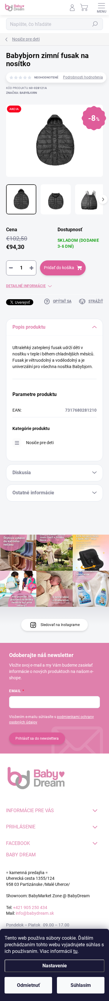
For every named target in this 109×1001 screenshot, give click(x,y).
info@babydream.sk (35, 913)
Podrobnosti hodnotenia (83, 77)
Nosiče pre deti (40, 442)
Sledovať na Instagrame (60, 625)
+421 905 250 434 (30, 907)
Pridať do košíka (59, 267)
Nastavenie (54, 966)
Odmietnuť (28, 985)
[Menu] (101, 7)
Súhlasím (81, 985)
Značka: (21, 92)
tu (75, 951)
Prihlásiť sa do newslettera (37, 738)
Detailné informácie (26, 286)
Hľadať (95, 24)
